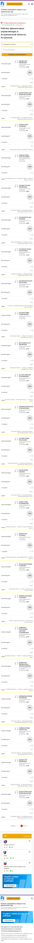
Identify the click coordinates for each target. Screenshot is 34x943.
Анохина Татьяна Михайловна (24, 186)
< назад (12, 826)
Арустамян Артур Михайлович (25, 343)
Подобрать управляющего (17, 54)
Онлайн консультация (13, 898)
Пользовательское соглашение (11, 929)
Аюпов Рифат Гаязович (23, 470)
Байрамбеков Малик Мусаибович (25, 696)
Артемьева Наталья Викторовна (25, 281)
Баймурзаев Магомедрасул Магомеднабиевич (25, 664)
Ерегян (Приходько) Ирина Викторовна (25, 93)
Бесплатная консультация (14, 4)
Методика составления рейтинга (11, 927)
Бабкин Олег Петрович (23, 534)
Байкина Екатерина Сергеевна (25, 596)
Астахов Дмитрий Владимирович (25, 375)
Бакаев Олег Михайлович (23, 61)
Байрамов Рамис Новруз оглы (24, 728)
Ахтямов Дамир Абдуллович (24, 439)
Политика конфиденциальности (11, 931)
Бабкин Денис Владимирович (24, 502)
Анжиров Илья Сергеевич (23, 125)
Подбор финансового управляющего (15, 23)
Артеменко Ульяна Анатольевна (25, 249)
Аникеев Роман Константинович (24, 155)
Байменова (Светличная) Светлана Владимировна (24, 630)
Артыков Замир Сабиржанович (24, 313)
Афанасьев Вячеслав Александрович (26, 407)
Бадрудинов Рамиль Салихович (25, 564)
